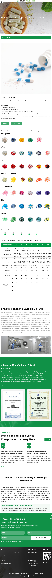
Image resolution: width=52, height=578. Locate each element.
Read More (3, 466)
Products (7, 21)
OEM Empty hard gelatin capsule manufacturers (31, 318)
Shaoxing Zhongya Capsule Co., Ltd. (23, 573)
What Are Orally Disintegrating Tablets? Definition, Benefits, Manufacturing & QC (11, 452)
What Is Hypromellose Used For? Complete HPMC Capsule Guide (37, 452)
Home (2, 21)
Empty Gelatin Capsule (8, 487)
